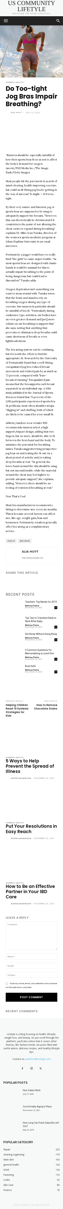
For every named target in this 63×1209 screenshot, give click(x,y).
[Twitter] (16, 581)
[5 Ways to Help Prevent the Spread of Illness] (31, 736)
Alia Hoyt (16, 112)
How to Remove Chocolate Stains (45, 706)
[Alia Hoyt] (8, 112)
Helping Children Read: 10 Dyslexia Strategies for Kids (17, 710)
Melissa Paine (32, 605)
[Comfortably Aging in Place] (11, 1111)
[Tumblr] (40, 581)
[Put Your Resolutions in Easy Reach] (31, 801)
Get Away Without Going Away (41, 634)
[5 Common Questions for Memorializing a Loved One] (14, 654)
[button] (5, 20)
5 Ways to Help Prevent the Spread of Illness (30, 766)
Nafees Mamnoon (21, 778)
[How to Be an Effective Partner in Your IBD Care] (31, 862)
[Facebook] (9, 581)
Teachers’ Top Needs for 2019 (41, 601)
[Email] (32, 581)
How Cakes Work (31, 1090)
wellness (25, 541)
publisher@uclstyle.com (38, 1059)
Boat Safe (30, 666)
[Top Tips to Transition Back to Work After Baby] (14, 622)
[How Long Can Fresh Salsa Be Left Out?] (11, 1127)
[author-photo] (8, 778)
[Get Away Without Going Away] (14, 638)
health (11, 541)
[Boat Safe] (14, 670)
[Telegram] (47, 581)
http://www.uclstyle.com (32, 558)
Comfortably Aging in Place (37, 1106)
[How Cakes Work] (11, 1094)
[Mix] (55, 581)
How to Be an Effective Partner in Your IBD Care (30, 891)
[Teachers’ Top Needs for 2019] (14, 606)
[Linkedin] (24, 581)
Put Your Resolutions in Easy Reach (31, 828)
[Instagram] (31, 1068)
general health (15, 82)
